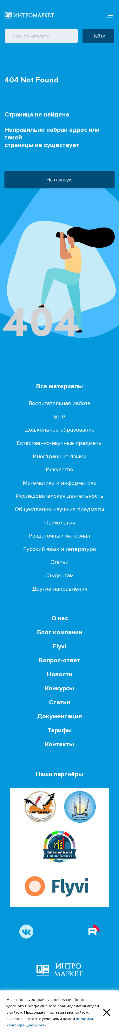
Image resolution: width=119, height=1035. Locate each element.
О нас (59, 618)
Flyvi (59, 646)
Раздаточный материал (59, 535)
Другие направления (59, 588)
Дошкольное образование (60, 429)
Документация (59, 716)
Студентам (59, 575)
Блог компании (59, 632)
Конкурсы (59, 688)
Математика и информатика (59, 482)
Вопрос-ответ (59, 660)
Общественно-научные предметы (59, 509)
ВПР (59, 416)
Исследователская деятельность (59, 495)
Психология (59, 522)
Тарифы (60, 730)
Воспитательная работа (59, 403)
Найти (98, 36)
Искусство (59, 469)
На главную (60, 180)
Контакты (59, 744)
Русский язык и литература (59, 549)
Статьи (59, 562)
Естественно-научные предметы (59, 443)
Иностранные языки (59, 456)
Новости (59, 674)
